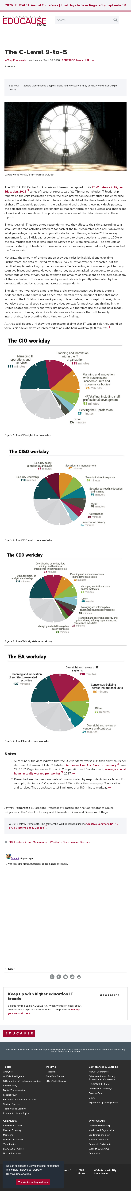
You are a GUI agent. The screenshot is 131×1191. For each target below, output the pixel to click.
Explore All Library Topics (16, 1113)
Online (92, 1097)
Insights (51, 1067)
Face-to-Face (95, 1093)
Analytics (8, 1071)
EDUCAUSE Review (56, 1081)
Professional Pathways (100, 1088)
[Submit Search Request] (115, 19)
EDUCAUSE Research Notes (78, 60)
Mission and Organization (102, 1130)
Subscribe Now (109, 995)
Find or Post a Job (12, 1153)
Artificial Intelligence (13, 1076)
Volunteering (9, 1144)
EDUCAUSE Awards (13, 1148)
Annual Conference (99, 1071)
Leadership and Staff (99, 1134)
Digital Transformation (14, 1090)
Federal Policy (10, 1094)
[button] (82, 1184)
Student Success (11, 1104)
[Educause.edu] (19, 1033)
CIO (11, 842)
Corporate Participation (100, 1144)
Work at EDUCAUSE (99, 1148)
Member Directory (12, 1130)
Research (51, 1071)
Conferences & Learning (103, 1067)
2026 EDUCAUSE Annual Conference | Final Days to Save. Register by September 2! (65, 5)
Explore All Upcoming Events (103, 1102)
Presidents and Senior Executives (20, 1099)
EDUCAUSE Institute (99, 1084)
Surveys (85, 842)
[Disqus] (65, 893)
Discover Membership (100, 1125)
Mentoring (8, 1134)
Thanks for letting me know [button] (33, 1182)
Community (10, 1121)
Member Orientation (99, 1139)
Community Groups (12, 1125)
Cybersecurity (10, 1085)
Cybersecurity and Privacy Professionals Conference (102, 1078)
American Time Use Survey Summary (91, 765)
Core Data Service (55, 1076)
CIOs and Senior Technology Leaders (22, 1081)
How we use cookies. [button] (18, 1174)
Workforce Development (64, 842)
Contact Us (94, 1153)
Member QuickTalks (13, 1139)
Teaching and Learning (15, 1108)
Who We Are (97, 1121)
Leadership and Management (31, 842)
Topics (7, 1067)
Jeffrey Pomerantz (15, 60)
